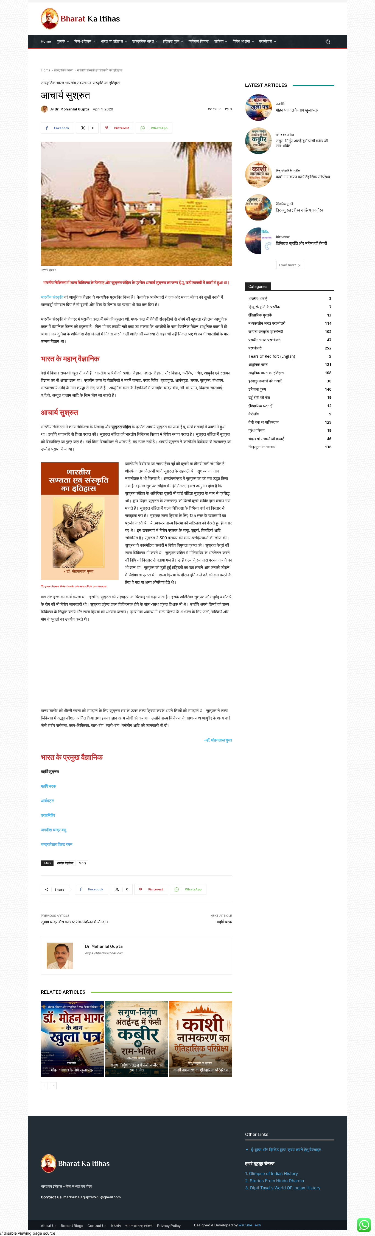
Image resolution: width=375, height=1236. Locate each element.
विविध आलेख (283, 237)
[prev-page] (44, 1085)
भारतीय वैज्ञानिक (65, 863)
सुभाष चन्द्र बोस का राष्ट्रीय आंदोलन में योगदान (74, 922)
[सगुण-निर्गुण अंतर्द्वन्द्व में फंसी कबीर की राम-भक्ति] (136, 1038)
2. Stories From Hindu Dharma (274, 1180)
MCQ (82, 863)
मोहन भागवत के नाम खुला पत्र (72, 1070)
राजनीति (71, 1063)
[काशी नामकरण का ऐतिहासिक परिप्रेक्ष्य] (200, 1038)
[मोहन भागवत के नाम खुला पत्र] (72, 1038)
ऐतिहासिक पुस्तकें (284, 203)
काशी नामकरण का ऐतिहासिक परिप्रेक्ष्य (200, 1070)
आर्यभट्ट (47, 800)
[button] (327, 41)
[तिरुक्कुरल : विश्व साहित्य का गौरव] (258, 207)
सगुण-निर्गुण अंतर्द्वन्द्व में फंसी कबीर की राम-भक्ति (136, 1068)
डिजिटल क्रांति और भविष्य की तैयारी (301, 243)
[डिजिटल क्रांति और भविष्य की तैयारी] (258, 240)
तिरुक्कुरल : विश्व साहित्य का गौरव (299, 210)
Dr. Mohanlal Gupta (72, 109)
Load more (287, 265)
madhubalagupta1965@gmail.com (92, 1197)
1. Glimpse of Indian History (271, 1173)
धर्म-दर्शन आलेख (136, 1058)
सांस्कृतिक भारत (63, 70)
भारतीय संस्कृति (52, 297)
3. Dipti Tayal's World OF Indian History (282, 1187)
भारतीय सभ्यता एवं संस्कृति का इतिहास (99, 70)
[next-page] (53, 1085)
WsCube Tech (250, 1225)
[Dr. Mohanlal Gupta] (45, 109)
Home (46, 70)
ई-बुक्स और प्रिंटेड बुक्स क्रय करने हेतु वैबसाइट (286, 1149)
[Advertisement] (136, 668)
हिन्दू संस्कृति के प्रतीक (200, 1063)
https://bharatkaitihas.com (104, 953)
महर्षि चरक (224, 922)
